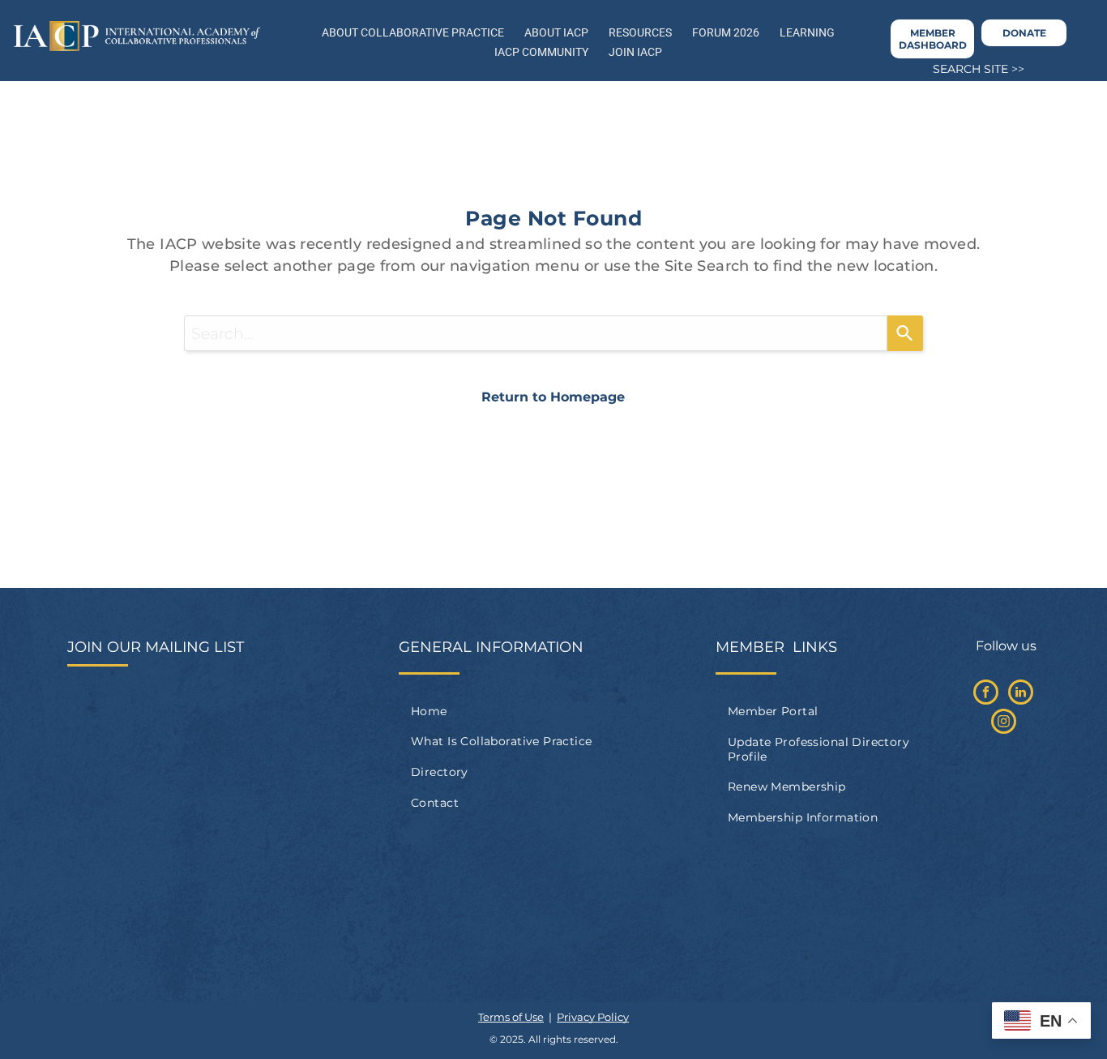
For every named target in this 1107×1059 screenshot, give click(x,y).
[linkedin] (1020, 694)
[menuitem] (553, 711)
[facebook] (985, 694)
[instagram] (1003, 723)
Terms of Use (511, 1016)
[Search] (905, 333)
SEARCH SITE (970, 69)
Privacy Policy (593, 1016)
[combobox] (535, 333)
